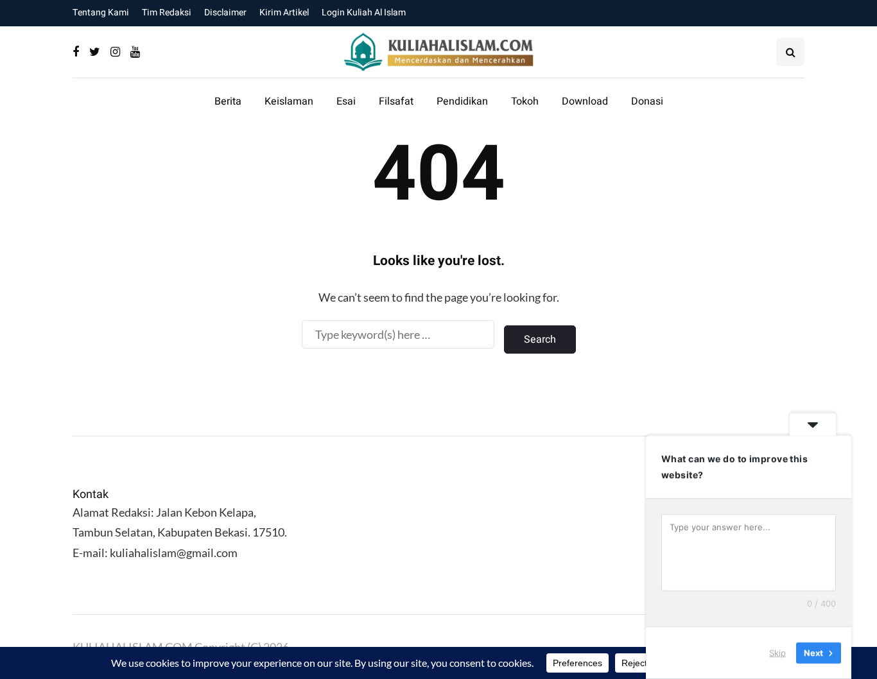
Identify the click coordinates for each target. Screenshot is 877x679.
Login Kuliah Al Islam (364, 12)
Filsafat (396, 101)
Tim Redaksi (166, 12)
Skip (777, 653)
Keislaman (289, 101)
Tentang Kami (101, 12)
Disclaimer (225, 12)
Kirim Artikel (284, 12)
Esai (346, 101)
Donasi (647, 101)
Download (585, 101)
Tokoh (525, 101)
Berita (227, 101)
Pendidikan (462, 101)
